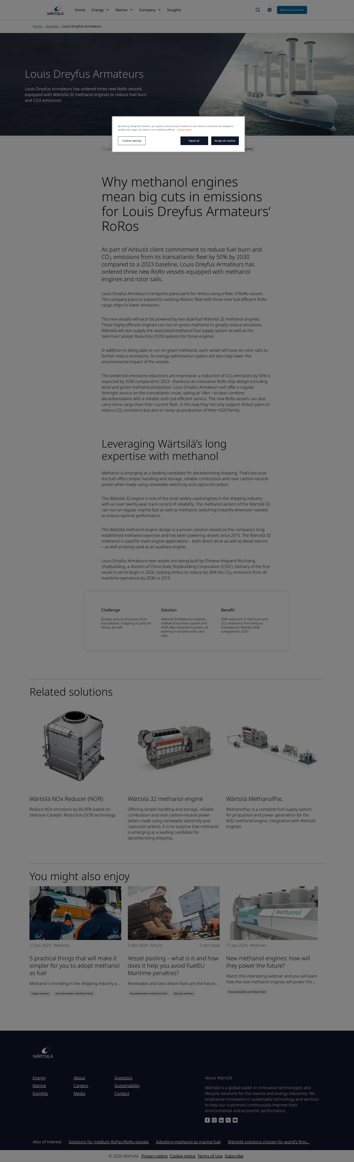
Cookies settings (131, 140)
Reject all (194, 140)
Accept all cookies (225, 140)
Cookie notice (184, 129)
